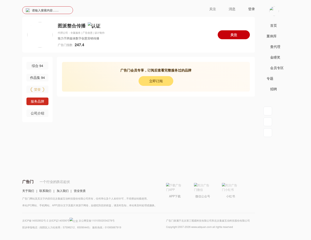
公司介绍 (37, 113)
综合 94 (37, 65)
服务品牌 (37, 101)
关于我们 (28, 190)
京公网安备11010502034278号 (97, 220)
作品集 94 (37, 77)
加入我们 (63, 190)
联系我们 (45, 190)
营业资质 (80, 190)
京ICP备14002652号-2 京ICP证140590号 (46, 220)
